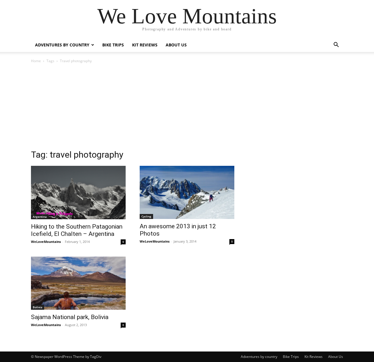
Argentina (40, 217)
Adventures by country (62, 45)
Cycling (146, 216)
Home (36, 60)
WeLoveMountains (46, 241)
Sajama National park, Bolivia (69, 317)
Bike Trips (113, 45)
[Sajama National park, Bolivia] (78, 283)
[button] (336, 45)
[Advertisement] (187, 108)
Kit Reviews (144, 45)
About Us (176, 45)
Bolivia (37, 307)
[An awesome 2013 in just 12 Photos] (187, 192)
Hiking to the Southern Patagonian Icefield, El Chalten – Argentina (76, 230)
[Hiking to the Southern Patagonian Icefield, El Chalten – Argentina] (78, 192)
